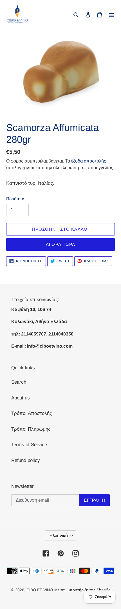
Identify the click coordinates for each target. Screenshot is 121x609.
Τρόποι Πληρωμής (30, 429)
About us (20, 398)
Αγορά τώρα (60, 244)
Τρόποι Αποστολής (31, 413)
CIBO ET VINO (39, 590)
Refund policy (25, 460)
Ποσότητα (15, 198)
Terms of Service (29, 444)
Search (18, 382)
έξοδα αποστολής (88, 161)
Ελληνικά (59, 535)
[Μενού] (111, 14)
